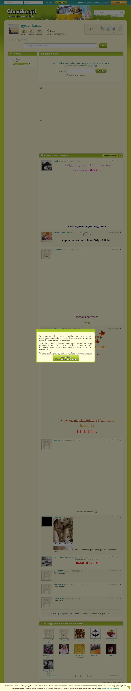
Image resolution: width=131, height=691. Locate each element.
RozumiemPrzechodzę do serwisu (65, 358)
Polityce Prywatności (111, 688)
